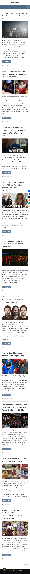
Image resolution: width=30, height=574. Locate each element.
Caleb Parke (15, 2)
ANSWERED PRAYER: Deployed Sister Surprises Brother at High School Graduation (14, 74)
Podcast (11, 235)
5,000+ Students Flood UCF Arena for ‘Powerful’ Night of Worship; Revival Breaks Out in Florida (14, 407)
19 (8, 564)
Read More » (7, 62)
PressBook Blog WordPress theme (17, 572)
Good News (6, 65)
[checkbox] (4, 569)
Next (25, 564)
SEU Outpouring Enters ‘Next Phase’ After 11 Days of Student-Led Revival (14, 244)
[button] (29, 191)
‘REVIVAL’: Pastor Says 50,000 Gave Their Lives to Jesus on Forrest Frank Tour (15, 16)
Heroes (11, 176)
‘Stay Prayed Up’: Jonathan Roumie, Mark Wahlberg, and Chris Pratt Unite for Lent (13, 299)
